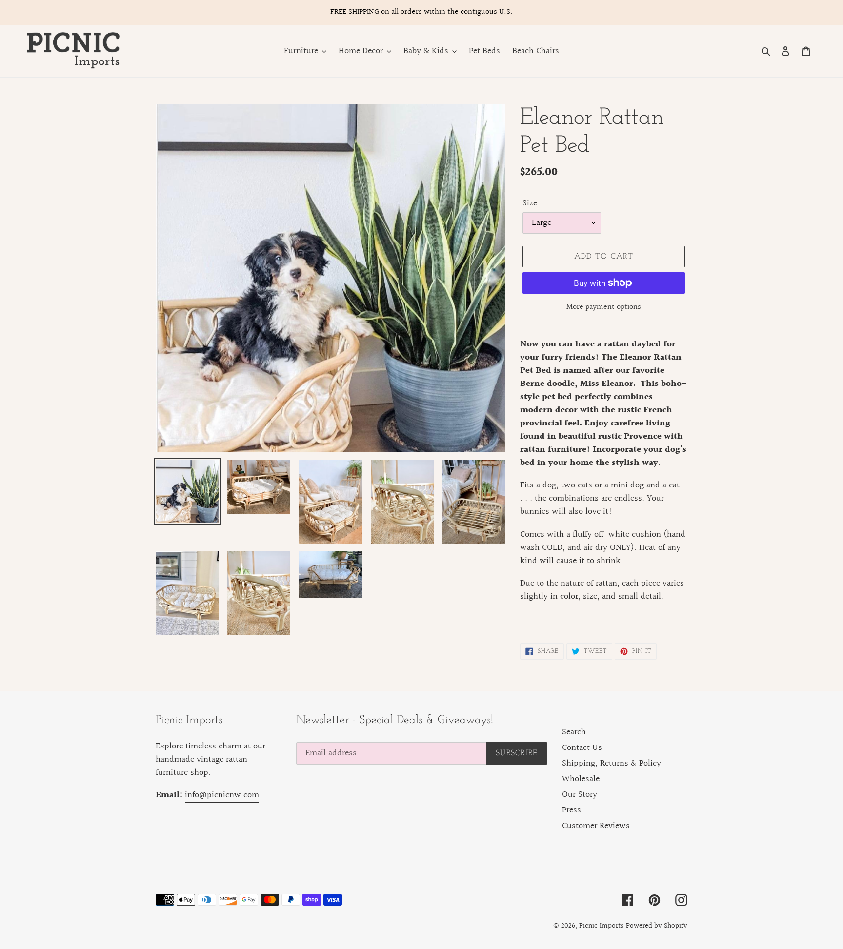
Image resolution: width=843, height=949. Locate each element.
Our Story (579, 794)
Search (574, 732)
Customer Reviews (596, 826)
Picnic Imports (601, 925)
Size (529, 203)
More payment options (603, 307)
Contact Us (582, 748)
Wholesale (581, 779)
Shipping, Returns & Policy (611, 763)
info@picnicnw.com (222, 795)
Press (571, 810)
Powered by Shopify (656, 925)
